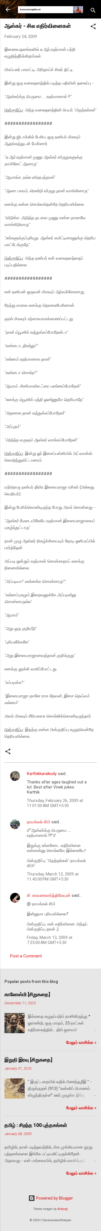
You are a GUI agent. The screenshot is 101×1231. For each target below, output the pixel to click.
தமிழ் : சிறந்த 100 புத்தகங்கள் (35, 1125)
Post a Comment (26, 956)
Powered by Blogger (54, 1198)
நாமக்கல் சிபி (38, 821)
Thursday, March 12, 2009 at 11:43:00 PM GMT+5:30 (53, 877)
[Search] (93, 11)
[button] (93, 27)
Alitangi (63, 1209)
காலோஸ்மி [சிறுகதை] (27, 994)
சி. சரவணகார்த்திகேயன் (48, 895)
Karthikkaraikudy (42, 773)
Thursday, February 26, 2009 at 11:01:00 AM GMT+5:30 (55, 803)
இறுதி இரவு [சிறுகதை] (28, 1060)
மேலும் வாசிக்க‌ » (81, 1042)
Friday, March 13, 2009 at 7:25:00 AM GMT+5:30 (49, 940)
